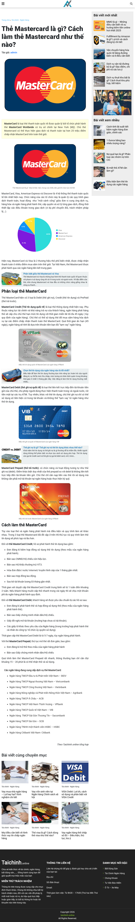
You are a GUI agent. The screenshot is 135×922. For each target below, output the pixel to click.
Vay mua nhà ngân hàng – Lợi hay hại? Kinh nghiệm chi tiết (14, 794)
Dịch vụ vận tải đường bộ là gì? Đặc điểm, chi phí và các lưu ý (118, 66)
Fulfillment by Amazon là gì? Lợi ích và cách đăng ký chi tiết (118, 39)
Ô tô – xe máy (112, 887)
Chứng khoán (111, 878)
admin (13, 52)
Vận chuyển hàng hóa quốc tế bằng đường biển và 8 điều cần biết (118, 53)
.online (15, 862)
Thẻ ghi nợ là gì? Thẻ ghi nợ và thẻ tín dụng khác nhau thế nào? (52, 447)
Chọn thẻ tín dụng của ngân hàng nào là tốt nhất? (46, 370)
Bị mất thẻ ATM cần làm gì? (117, 169)
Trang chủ (6, 20)
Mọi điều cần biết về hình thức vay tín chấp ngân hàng (15, 835)
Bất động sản (111, 868)
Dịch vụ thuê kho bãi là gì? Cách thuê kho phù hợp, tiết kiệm (118, 80)
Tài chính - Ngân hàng (20, 20)
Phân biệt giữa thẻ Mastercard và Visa (41, 273)
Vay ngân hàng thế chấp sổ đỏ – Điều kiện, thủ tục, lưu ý (74, 835)
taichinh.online (67, 915)
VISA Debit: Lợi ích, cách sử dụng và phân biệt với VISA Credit (74, 794)
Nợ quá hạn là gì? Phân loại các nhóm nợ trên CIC (118, 157)
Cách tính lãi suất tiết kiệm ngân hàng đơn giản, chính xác (117, 129)
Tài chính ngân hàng (115, 873)
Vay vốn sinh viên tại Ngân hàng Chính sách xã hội (45, 794)
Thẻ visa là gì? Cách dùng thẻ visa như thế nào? (45, 834)
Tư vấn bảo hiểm (113, 883)
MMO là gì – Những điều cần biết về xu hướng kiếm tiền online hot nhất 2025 (118, 26)
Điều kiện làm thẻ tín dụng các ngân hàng (117, 183)
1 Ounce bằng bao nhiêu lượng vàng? (116, 142)
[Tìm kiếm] (131, 4)
